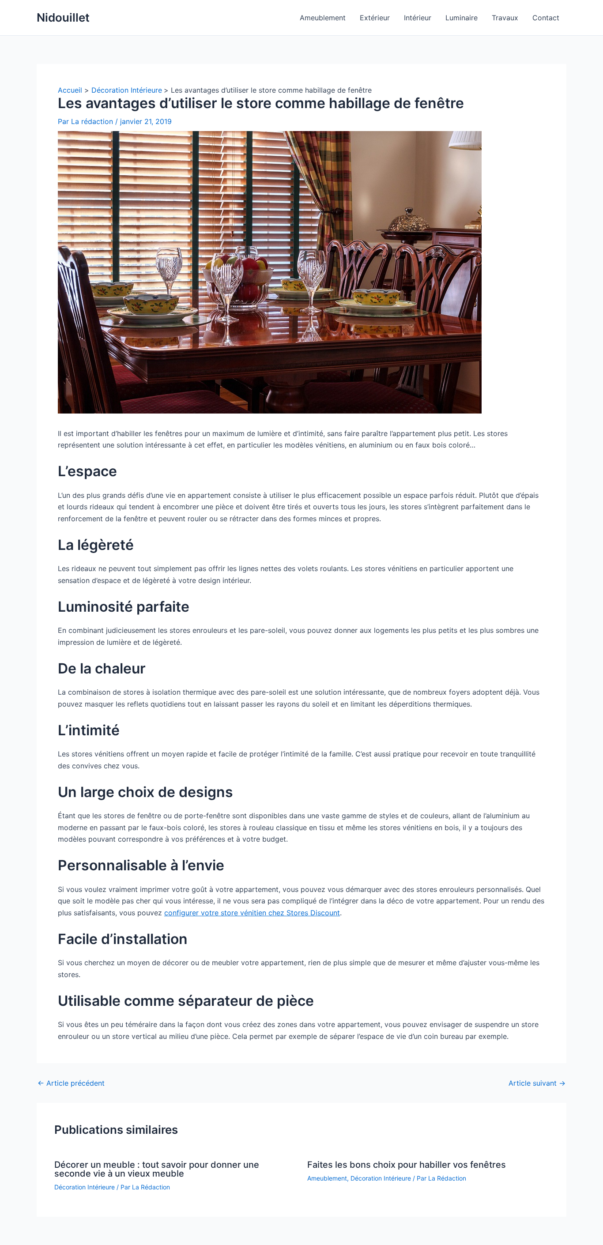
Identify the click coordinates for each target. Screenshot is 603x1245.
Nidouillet (63, 17)
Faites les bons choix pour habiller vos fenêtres (406, 1164)
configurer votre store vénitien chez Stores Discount (252, 912)
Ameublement (327, 1178)
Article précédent (71, 1083)
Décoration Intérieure (84, 1187)
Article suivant (537, 1083)
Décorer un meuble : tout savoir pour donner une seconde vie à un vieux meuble (156, 1169)
